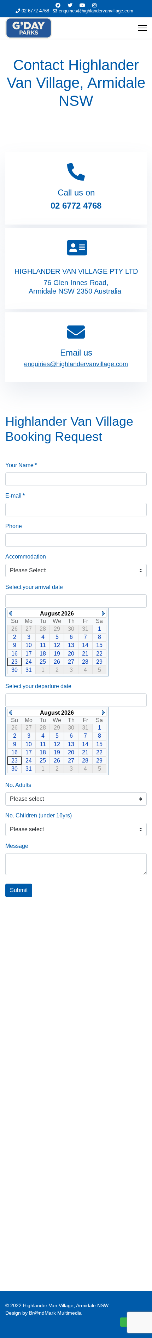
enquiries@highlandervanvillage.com (96, 10)
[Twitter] (70, 5)
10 (28, 645)
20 (71, 654)
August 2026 (57, 614)
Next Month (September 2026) (103, 613)
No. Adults (18, 785)
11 (43, 645)
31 (28, 670)
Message (16, 846)
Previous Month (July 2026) (10, 613)
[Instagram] (94, 5)
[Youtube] (82, 5)
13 (71, 645)
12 (57, 645)
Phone (13, 526)
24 (28, 662)
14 (85, 645)
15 (99, 645)
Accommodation (25, 557)
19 (57, 654)
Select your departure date (38, 686)
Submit (19, 890)
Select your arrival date (34, 587)
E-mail (15, 496)
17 (28, 654)
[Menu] (142, 28)
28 (85, 662)
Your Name (21, 465)
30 (14, 670)
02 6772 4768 (35, 10)
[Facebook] (57, 5)
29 (99, 662)
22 (99, 654)
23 (14, 662)
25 (43, 662)
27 (71, 662)
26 (57, 662)
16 (14, 654)
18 (43, 654)
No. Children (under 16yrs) (38, 815)
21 (85, 654)
